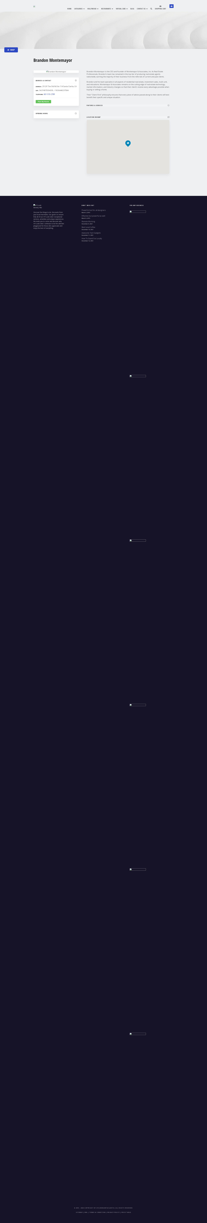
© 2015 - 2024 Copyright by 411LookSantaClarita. (94, 1208)
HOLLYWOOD (91, 9)
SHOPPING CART (160, 9)
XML (86, 1212)
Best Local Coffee (88, 227)
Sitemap (79, 1212)
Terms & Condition (97, 1212)
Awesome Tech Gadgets (91, 233)
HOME (69, 9)
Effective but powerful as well (93, 216)
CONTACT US (141, 9)
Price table (126, 1212)
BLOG (132, 9)
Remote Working (88, 221)
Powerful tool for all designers (94, 210)
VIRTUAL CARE (121, 9)
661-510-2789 (49, 94)
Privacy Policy (113, 1212)
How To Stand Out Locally (92, 238)
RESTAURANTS (106, 9)
